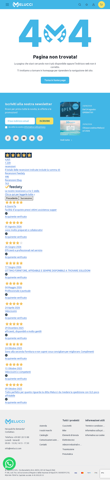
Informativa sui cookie (95, 435)
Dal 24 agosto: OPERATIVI (89, 111)
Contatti (43, 444)
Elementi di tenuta (70, 435)
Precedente (12, 198)
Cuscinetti (66, 426)
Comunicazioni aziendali (49, 440)
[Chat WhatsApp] (9, 463)
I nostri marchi (46, 430)
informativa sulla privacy (34, 127)
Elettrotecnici (68, 440)
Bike (64, 430)
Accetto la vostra (26, 127)
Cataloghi (44, 435)
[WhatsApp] (40, 138)
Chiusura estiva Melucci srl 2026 (93, 129)
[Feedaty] (32, 138)
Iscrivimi (45, 121)
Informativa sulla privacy (95, 430)
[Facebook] (8, 138)
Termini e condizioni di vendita (95, 426)
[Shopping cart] (101, 4)
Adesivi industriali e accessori (72, 444)
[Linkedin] (16, 138)
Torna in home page (55, 80)
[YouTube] (24, 138)
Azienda (43, 426)
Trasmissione (68, 449)
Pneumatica (67, 454)
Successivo (26, 198)
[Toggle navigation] (7, 4)
